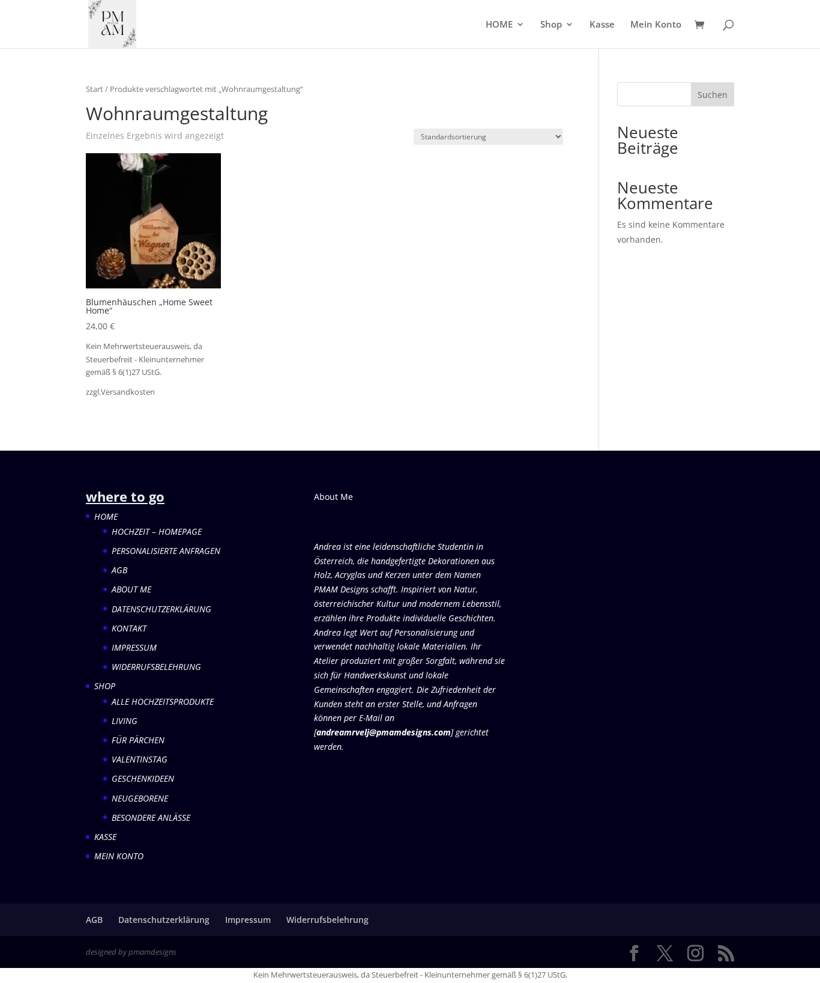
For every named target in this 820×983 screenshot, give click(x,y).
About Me (131, 589)
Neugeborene (140, 798)
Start (94, 89)
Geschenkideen (143, 778)
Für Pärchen (138, 740)
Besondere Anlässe (151, 817)
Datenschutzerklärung (161, 609)
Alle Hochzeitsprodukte (163, 701)
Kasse (602, 25)
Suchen (713, 94)
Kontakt (129, 628)
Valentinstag (139, 759)
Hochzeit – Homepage (157, 531)
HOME (499, 25)
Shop (551, 25)
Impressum (134, 647)
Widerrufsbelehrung (156, 666)
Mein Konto (655, 25)
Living (124, 720)
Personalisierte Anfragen (166, 550)
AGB (119, 570)
